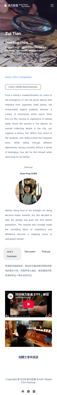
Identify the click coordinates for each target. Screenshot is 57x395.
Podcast (46, 251)
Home (8, 77)
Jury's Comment (12, 254)
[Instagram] (28, 391)
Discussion (30, 251)
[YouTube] (34, 391)
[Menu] (52, 5)
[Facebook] (23, 391)
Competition (25, 77)
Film (15, 77)
